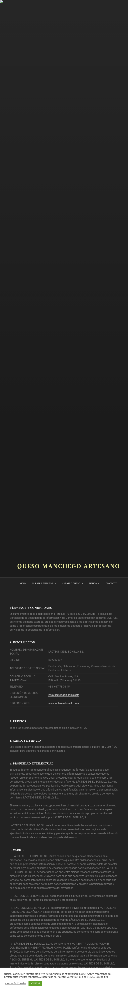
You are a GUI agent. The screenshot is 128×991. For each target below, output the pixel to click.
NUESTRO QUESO (71, 583)
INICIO (22, 583)
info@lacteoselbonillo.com (63, 694)
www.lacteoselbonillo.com (63, 703)
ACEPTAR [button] (35, 983)
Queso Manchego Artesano (68, 566)
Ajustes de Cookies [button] (15, 983)
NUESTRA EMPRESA (42, 583)
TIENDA (93, 583)
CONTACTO (111, 583)
